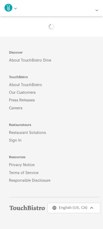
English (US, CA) (73, 208)
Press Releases (22, 100)
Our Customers (22, 93)
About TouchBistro (25, 85)
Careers (15, 108)
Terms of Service (24, 173)
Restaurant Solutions (27, 133)
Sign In (15, 140)
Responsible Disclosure (29, 181)
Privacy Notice (22, 165)
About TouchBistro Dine (30, 60)
